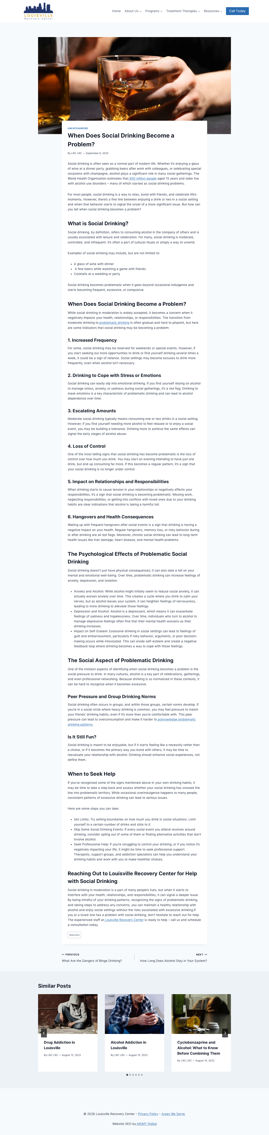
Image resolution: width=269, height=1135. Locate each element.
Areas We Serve (173, 1114)
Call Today (237, 11)
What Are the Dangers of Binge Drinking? (92, 958)
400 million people (142, 178)
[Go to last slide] (44, 1033)
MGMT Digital (146, 1124)
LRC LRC (76, 153)
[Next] (225, 1033)
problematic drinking (113, 322)
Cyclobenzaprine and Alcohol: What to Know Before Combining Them (198, 1048)
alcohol (74, 934)
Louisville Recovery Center (124, 920)
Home (116, 11)
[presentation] (68, 1014)
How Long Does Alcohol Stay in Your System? (173, 958)
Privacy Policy (148, 1114)
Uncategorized (78, 128)
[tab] (127, 1075)
